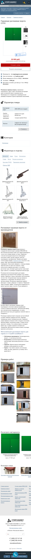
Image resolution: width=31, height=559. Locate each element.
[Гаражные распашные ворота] (13, 41)
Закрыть (27, 13)
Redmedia (19, 548)
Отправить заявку (15, 65)
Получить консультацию (15, 69)
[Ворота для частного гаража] (23, 370)
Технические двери (5, 491)
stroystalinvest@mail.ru (15, 543)
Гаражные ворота (17, 260)
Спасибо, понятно (19, 13)
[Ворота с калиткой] (8, 400)
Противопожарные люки (7, 496)
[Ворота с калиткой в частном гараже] (8, 367)
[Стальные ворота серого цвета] (8, 378)
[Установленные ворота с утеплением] (23, 406)
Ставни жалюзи (5, 486)
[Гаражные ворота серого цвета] (23, 418)
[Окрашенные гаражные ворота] (23, 394)
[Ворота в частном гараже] (8, 389)
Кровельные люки (5, 498)
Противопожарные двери (15, 528)
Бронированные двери (6, 493)
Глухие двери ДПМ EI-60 (21, 486)
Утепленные (5, 143)
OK (7, 556)
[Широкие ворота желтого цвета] (23, 384)
